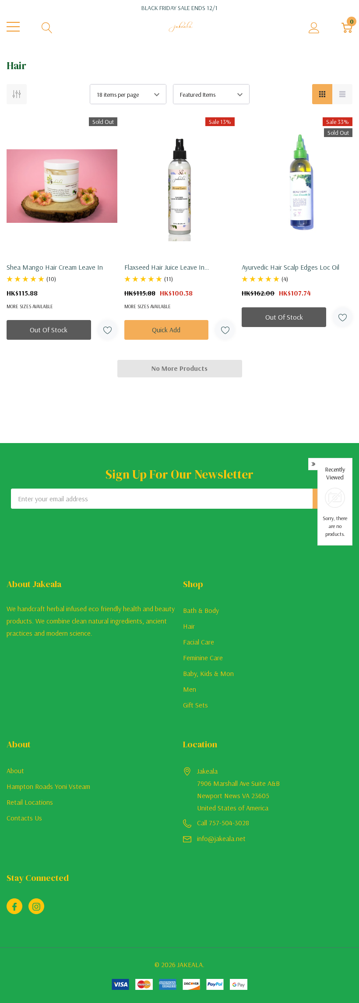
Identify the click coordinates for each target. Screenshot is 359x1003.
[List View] (342, 94)
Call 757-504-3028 (223, 822)
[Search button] (47, 27)
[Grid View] (322, 94)
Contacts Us (24, 817)
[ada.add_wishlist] (107, 330)
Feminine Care (203, 657)
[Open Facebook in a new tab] (14, 906)
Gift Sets (195, 704)
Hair (189, 626)
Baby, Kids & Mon (208, 673)
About (15, 770)
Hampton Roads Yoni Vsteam (48, 786)
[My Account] (314, 27)
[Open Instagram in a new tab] (36, 906)
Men (189, 689)
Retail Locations (30, 802)
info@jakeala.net (221, 838)
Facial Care (198, 641)
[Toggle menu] (13, 26)
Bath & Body (201, 610)
